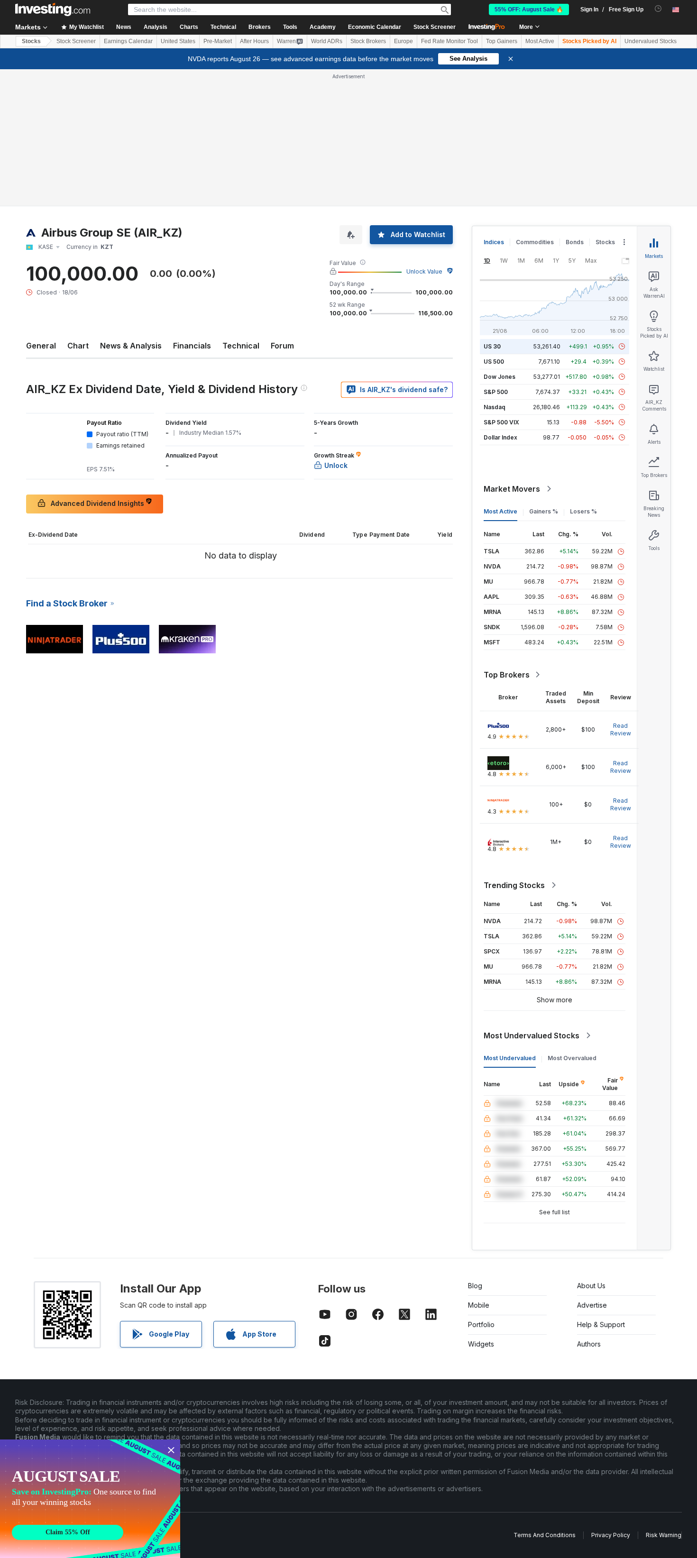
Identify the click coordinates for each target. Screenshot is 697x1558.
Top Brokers (507, 674)
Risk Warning (663, 1535)
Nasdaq (494, 407)
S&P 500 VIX (501, 422)
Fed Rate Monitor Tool (449, 41)
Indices (494, 242)
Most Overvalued (572, 1058)
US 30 (492, 346)
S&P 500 (496, 391)
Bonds (575, 242)
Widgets (481, 1344)
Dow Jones (499, 376)
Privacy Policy (610, 1535)
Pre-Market (217, 41)
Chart (78, 345)
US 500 (494, 361)
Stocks (31, 41)
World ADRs (326, 41)
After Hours (254, 41)
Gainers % (543, 511)
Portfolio (481, 1324)
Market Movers (512, 489)
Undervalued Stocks (650, 41)
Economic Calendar (374, 27)
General (41, 345)
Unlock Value (424, 271)
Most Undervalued (510, 1058)
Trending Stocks (514, 885)
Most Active (539, 41)
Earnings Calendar (128, 41)
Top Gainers (501, 41)
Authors (589, 1344)
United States (178, 41)
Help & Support (601, 1324)
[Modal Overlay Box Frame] (90, 1498)
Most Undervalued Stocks (531, 1035)
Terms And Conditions (545, 1535)
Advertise (592, 1305)
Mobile (478, 1305)
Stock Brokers (368, 41)
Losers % (583, 511)
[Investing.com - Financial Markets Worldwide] (52, 9)
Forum (282, 345)
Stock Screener (434, 27)
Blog (475, 1286)
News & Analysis (131, 345)
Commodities (535, 242)
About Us (591, 1286)
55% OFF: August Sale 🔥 (529, 9)
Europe (403, 41)
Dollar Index (500, 437)
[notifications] (658, 8)
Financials (192, 345)
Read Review (620, 729)
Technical (240, 345)
